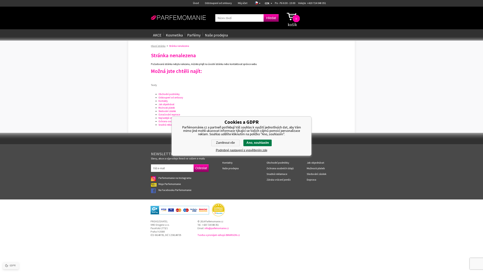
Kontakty (163, 101)
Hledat (271, 18)
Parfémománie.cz (178, 18)
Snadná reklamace (167, 124)
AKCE (157, 35)
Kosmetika (174, 35)
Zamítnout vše (225, 142)
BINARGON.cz (233, 235)
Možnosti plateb (166, 107)
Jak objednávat (166, 104)
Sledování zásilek (167, 111)
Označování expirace (169, 114)
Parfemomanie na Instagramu (174, 178)
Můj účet (242, 3)
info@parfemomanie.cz (217, 228)
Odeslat (201, 168)
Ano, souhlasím (257, 142)
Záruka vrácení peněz (279, 179)
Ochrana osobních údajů (171, 121)
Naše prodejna (216, 35)
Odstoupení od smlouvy (218, 3)
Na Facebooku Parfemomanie (175, 190)
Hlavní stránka (158, 46)
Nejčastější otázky (167, 118)
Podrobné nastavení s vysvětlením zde (241, 150)
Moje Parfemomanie (170, 184)
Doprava (311, 179)
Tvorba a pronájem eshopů (211, 235)
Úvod (196, 3)
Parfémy (194, 35)
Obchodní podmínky (169, 94)
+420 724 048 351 (316, 3)
